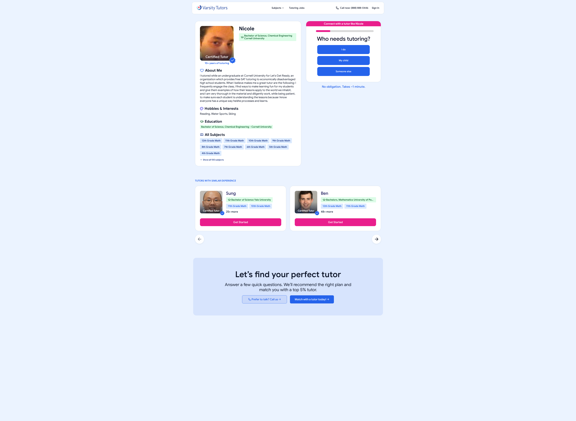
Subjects (276, 7)
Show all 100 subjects (213, 159)
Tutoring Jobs (296, 7)
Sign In (375, 7)
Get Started (240, 222)
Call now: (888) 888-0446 (354, 7)
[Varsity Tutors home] (212, 8)
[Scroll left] (199, 239)
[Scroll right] (376, 239)
